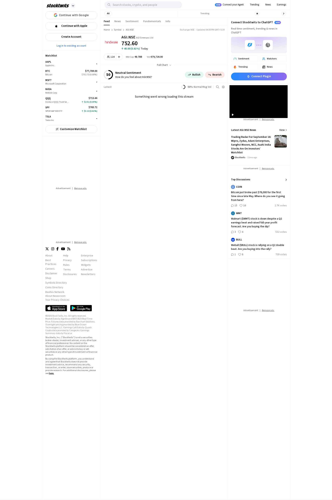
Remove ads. (80, 188)
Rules (66, 265)
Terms (67, 270)
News (268, 4)
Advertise (86, 270)
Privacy (67, 260)
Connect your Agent (230, 4)
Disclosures (70, 274)
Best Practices (50, 262)
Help (65, 256)
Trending (254, 4)
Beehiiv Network (54, 292)
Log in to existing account (71, 45)
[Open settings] (223, 87)
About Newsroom (55, 296)
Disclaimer (51, 273)
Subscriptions (89, 260)
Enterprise (87, 256)
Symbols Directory (56, 283)
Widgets (86, 265)
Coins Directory (54, 287)
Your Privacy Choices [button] (57, 300)
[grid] (71, 91)
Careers (50, 269)
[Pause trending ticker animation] (257, 13)
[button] (73, 5)
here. (51, 373)
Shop (48, 278)
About (48, 256)
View (282, 130)
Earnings (281, 4)
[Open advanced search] (217, 87)
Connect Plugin (261, 76)
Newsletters (88, 274)
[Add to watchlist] (119, 57)
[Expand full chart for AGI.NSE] (207, 41)
